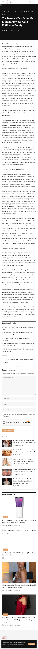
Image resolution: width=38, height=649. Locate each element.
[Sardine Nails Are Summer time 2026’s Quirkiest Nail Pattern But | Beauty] (7, 472)
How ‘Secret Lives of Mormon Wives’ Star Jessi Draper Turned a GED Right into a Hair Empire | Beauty (18, 620)
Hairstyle (26, 359)
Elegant (21, 359)
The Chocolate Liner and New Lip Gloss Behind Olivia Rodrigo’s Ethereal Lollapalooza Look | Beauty (24, 481)
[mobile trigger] (3, 2)
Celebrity (17, 485)
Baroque (12, 359)
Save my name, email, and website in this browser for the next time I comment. (19, 415)
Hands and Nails (19, 445)
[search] (30, 2)
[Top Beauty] (8, 2)
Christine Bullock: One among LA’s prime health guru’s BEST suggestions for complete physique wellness (23, 461)
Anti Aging (17, 454)
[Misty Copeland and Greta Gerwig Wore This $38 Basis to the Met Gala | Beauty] (19, 572)
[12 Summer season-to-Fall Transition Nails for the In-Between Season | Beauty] (7, 443)
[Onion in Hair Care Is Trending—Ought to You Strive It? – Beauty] (19, 540)
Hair (3, 14)
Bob (17, 359)
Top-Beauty (7, 30)
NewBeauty (5, 362)
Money (31, 359)
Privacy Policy (6, 645)
